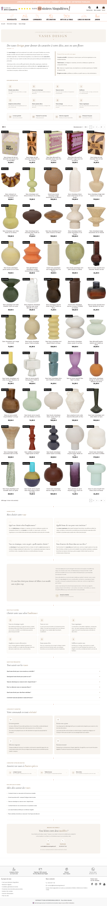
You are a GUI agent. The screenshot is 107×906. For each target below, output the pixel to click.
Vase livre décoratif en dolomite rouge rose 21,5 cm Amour (75, 159)
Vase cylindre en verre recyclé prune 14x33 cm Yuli (75, 490)
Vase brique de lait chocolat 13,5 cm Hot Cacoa (96, 159)
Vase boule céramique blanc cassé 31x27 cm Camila (53, 416)
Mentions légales (6, 884)
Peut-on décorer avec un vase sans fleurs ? (19, 687)
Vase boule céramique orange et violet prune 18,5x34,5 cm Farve (96, 380)
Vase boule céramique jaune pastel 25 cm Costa (11, 268)
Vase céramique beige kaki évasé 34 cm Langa (96, 195)
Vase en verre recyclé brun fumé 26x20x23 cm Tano (96, 305)
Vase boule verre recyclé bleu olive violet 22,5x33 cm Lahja (32, 490)
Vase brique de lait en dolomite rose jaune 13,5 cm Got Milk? (10, 159)
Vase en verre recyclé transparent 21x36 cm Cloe (32, 380)
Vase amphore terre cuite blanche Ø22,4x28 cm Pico (75, 416)
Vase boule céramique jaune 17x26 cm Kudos (32, 342)
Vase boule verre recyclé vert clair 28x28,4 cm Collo (32, 416)
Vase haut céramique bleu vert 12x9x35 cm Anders (53, 379)
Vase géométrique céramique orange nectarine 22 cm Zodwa (32, 269)
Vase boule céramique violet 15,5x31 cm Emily (53, 452)
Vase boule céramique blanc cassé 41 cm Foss (75, 342)
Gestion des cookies (7, 891)
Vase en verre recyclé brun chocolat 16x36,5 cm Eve (96, 268)
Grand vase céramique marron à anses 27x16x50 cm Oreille (75, 306)
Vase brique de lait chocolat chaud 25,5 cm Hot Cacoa (32, 159)
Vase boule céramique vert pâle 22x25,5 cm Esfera (75, 268)
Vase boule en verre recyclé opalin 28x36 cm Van (74, 453)
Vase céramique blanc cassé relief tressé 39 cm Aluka (75, 195)
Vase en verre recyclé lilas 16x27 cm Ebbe (75, 379)
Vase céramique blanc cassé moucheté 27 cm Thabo (75, 232)
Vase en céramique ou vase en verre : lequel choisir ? (21, 682)
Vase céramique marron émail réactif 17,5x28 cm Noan (53, 306)
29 (101, 127)
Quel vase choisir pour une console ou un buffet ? (21, 671)
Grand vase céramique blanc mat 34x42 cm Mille (96, 452)
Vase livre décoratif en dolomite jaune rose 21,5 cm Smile (53, 159)
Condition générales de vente (10, 886)
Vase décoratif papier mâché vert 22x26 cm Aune (96, 343)
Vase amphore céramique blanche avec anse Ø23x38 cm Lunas (32, 306)
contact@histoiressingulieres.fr (48, 846)
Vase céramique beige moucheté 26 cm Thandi (96, 231)
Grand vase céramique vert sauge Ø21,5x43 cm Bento (53, 269)
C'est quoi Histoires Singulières (10, 882)
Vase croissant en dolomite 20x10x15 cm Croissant (11, 195)
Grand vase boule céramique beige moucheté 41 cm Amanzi (53, 195)
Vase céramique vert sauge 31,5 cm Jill (10, 342)
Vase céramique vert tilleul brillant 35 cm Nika (32, 195)
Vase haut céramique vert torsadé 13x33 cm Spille (11, 489)
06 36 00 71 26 (63, 846)
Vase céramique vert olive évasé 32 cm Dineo (11, 231)
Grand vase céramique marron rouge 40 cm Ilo (53, 489)
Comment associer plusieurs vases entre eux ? (20, 697)
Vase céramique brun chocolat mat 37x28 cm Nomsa (32, 232)
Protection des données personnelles (12, 889)
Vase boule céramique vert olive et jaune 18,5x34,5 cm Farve (10, 380)
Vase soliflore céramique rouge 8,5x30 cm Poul (32, 452)
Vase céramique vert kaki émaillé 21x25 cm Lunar (10, 305)
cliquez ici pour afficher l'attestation (66, 903)
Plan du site (5, 895)
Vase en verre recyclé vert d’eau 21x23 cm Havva (96, 489)
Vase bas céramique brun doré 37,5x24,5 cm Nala (53, 231)
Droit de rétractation (7, 893)
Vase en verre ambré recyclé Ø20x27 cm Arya (10, 416)
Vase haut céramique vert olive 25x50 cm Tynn (96, 416)
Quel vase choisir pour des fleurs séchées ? (19, 692)
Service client (93, 872)
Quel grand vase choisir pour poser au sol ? (19, 676)
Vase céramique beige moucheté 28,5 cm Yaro (10, 452)
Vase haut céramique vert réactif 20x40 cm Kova (53, 342)
